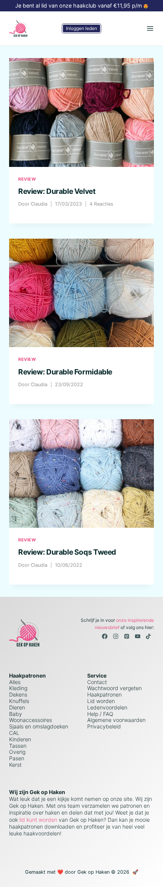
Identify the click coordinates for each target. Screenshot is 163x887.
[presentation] (81, 112)
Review (27, 179)
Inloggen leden (81, 28)
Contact (97, 682)
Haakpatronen (104, 694)
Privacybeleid (104, 726)
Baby (15, 714)
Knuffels (19, 701)
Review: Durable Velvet (57, 191)
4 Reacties (101, 204)
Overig (17, 752)
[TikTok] (148, 636)
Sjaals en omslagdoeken (38, 726)
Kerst (15, 764)
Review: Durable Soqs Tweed (67, 552)
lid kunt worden (37, 819)
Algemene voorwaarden (116, 720)
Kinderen (20, 739)
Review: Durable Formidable (65, 371)
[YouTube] (137, 636)
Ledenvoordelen (107, 707)
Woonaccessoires (30, 720)
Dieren (17, 707)
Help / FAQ (100, 714)
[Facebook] (104, 636)
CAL (14, 733)
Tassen (18, 745)
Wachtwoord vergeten (114, 688)
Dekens (18, 694)
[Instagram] (115, 636)
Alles (14, 682)
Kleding (18, 688)
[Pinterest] (126, 636)
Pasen (16, 758)
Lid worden (101, 701)
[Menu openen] (150, 28)
